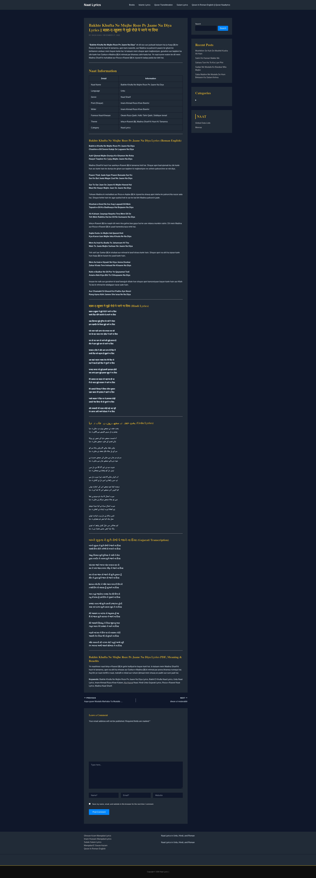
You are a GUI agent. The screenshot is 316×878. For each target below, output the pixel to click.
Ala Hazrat (128, 683)
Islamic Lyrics (144, 5)
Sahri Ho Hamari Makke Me (207, 58)
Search (198, 24)
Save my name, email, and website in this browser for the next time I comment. (123, 804)
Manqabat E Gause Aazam (95, 845)
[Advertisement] (135, 743)
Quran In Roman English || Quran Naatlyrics (211, 5)
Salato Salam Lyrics (92, 842)
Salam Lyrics (182, 5)
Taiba (109, 159)
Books (132, 5)
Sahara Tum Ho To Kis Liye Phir (209, 63)
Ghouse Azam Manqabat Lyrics (97, 836)
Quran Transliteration (163, 5)
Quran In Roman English (95, 849)
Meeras (198, 127)
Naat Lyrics (92, 5)
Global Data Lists (202, 123)
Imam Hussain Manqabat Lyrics (97, 839)
